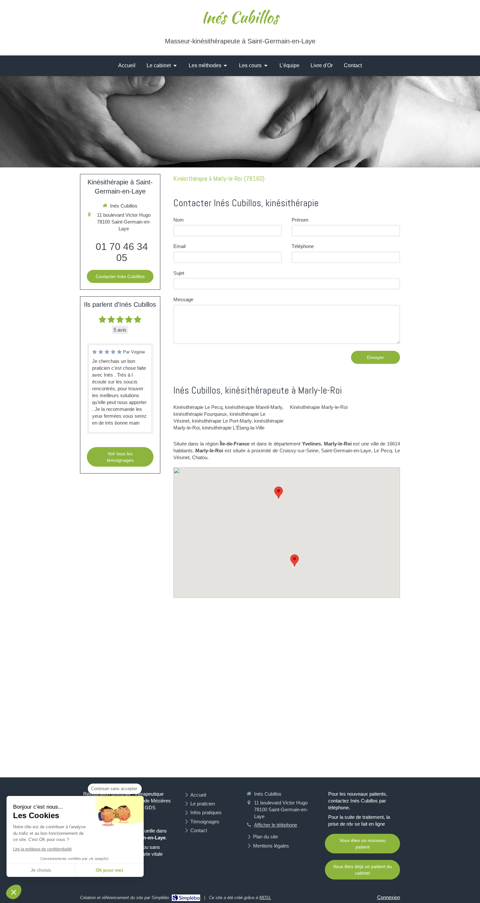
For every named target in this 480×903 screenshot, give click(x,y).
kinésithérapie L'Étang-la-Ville (233, 427)
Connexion (388, 897)
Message (183, 299)
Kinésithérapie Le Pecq (197, 407)
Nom (178, 220)
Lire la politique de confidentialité (42, 849)
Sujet (178, 273)
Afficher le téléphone (275, 825)
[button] (14, 892)
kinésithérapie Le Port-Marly (221, 421)
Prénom (300, 220)
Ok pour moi (109, 870)
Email (179, 246)
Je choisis (41, 870)
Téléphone (303, 246)
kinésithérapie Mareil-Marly (253, 407)
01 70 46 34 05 (122, 252)
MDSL (265, 897)
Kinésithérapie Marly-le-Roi (318, 407)
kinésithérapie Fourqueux (200, 414)
